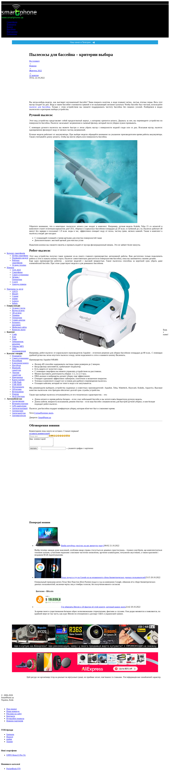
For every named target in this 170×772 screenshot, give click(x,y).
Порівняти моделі (20, 258)
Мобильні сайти (19, 327)
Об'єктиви (17, 389)
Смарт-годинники (20, 275)
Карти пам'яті (18, 380)
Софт (14, 334)
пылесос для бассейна (39, 107)
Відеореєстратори (20, 403)
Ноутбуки (11, 29)
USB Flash (16, 382)
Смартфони (12, 22)
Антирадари (17, 411)
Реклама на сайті (14, 714)
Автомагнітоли (19, 415)
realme (15, 298)
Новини (10, 267)
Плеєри (15, 394)
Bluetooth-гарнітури (16, 369)
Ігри (14, 337)
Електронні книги (20, 363)
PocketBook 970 (13, 768)
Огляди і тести (18, 308)
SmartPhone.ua (44, 417)
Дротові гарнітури (16, 373)
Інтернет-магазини (16, 323)
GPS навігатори (19, 406)
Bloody (15, 294)
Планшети (11, 24)
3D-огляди (17, 313)
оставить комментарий (39, 433)
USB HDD (17, 384)
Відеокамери (18, 392)
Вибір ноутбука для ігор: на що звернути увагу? (82, 545)
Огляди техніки (19, 265)
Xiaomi (9, 741)
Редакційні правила (15, 718)
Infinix (15, 303)
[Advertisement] (49, 468)
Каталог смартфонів (16, 253)
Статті (15, 282)
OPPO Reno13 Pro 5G (16, 755)
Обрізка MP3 (18, 346)
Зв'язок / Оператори (17, 278)
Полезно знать (46, 413)
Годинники (12, 34)
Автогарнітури (19, 413)
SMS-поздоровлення (19, 350)
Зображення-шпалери (18, 342)
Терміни (16, 315)
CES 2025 (16, 270)
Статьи (37, 413)
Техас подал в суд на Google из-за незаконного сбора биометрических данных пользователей (103, 577)
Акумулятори (18, 401)
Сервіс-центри (18, 320)
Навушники (12, 31)
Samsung (10, 734)
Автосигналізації (19, 408)
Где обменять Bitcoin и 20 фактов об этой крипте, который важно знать (93, 607)
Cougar (15, 296)
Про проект (11, 709)
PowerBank (17, 360)
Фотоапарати (18, 387)
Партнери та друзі (15, 289)
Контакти (10, 716)
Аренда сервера (19, 284)
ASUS (15, 291)
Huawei (9, 737)
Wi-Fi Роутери (18, 396)
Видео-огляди (18, 310)
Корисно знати (19, 329)
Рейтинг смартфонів (17, 261)
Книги (10, 27)
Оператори (17, 318)
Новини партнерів (14, 721)
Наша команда (12, 711)
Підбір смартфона (20, 255)
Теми (14, 339)
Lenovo (15, 301)
